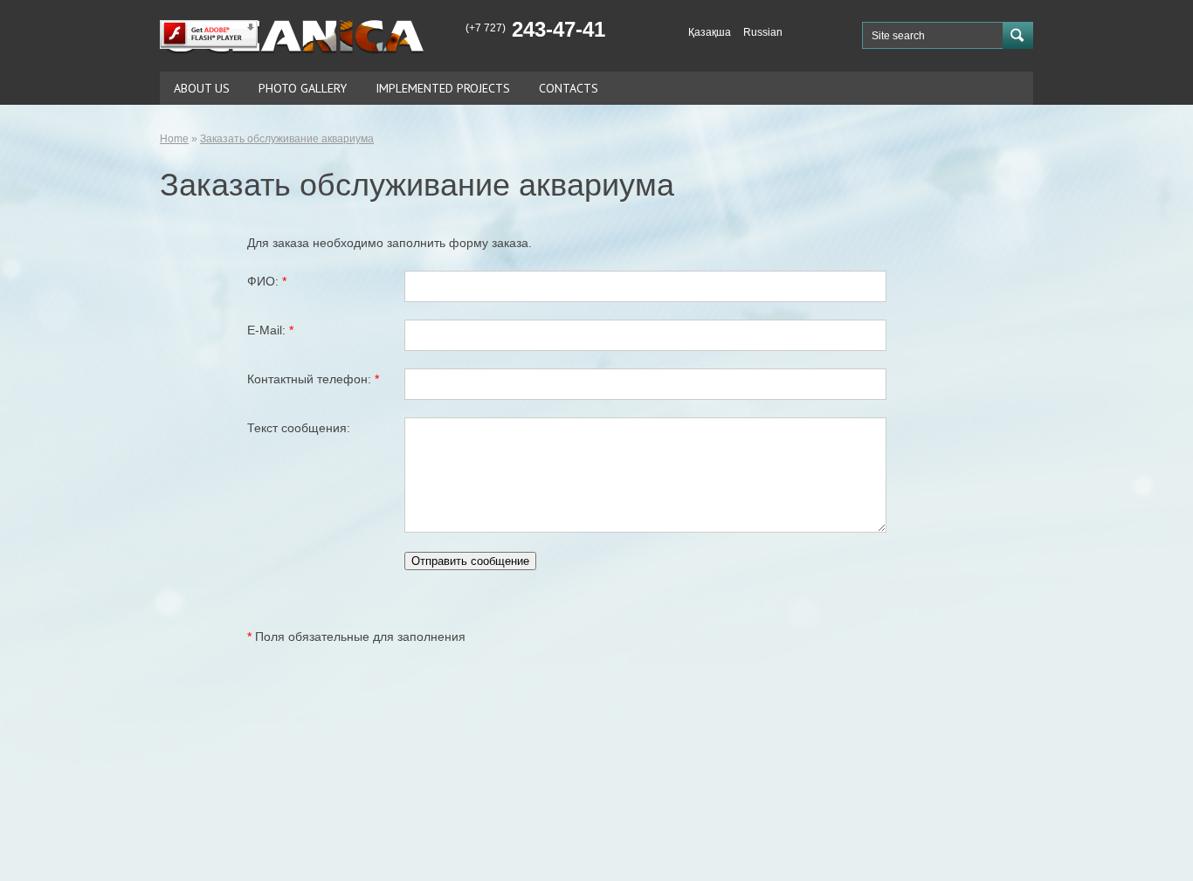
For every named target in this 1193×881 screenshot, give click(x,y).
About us (202, 88)
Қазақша (709, 32)
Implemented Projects (443, 88)
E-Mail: (270, 330)
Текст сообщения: (298, 428)
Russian (763, 32)
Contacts (568, 88)
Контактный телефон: (313, 379)
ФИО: (266, 281)
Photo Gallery (303, 88)
